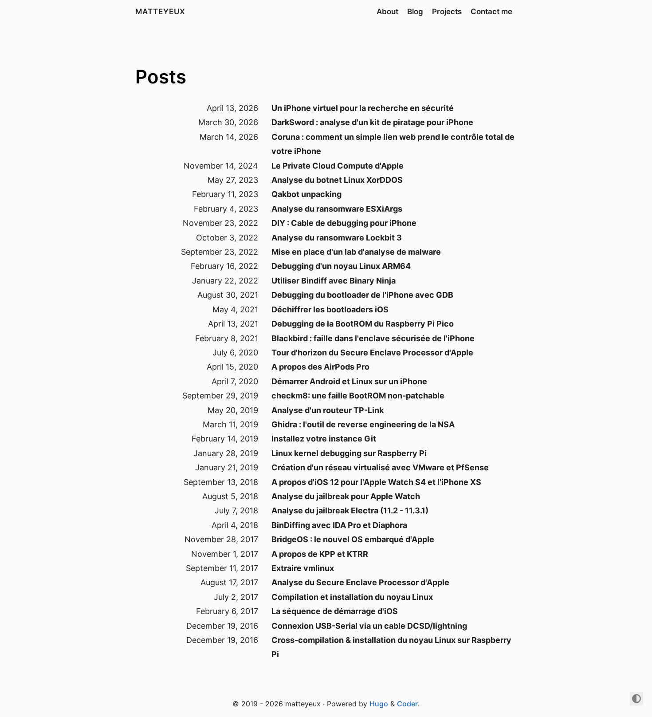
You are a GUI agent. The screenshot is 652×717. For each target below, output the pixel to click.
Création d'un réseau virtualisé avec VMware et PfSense (380, 467)
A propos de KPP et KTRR (319, 554)
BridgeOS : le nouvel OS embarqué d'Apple (352, 539)
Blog (415, 11)
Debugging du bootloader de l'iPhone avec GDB (362, 294)
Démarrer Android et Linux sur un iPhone (349, 381)
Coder (407, 703)
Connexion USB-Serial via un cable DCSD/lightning (369, 625)
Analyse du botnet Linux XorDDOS (337, 180)
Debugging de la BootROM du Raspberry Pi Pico (362, 323)
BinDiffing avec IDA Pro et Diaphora (339, 525)
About (387, 11)
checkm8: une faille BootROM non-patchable (357, 395)
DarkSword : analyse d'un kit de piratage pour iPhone (372, 122)
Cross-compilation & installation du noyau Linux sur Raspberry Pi (391, 647)
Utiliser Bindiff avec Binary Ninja (333, 280)
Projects (447, 11)
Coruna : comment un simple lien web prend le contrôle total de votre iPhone (393, 144)
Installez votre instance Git (323, 438)
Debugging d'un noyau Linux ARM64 (341, 266)
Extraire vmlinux (302, 568)
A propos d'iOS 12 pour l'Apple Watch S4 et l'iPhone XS (376, 482)
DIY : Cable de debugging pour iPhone (343, 223)
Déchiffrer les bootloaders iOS (330, 309)
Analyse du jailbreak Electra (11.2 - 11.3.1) (349, 510)
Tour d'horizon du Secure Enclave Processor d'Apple (372, 352)
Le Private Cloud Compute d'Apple (337, 165)
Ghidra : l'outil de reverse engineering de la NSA (363, 424)
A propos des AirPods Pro (320, 366)
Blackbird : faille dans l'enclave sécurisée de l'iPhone (373, 338)
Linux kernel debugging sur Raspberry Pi (349, 453)
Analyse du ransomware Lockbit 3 (336, 237)
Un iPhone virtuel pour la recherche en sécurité (362, 108)
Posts (160, 76)
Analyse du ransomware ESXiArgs (336, 208)
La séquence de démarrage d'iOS (334, 611)
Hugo (378, 703)
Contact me (491, 11)
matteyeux (160, 11)
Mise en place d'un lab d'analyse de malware (356, 251)
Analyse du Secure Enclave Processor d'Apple (360, 582)
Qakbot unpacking (306, 194)
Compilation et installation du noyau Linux (352, 597)
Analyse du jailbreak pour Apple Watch (345, 496)
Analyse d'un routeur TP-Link (327, 410)
